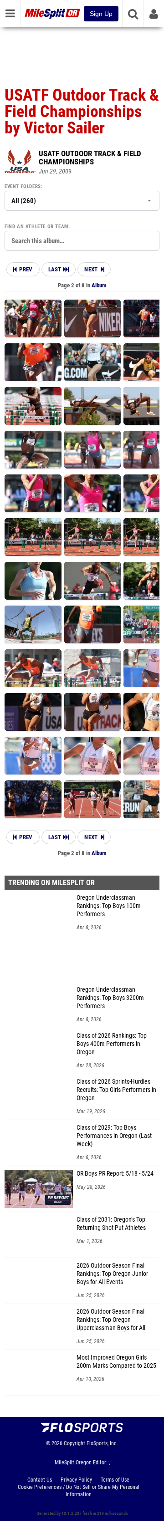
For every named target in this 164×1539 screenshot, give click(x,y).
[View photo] (33, 318)
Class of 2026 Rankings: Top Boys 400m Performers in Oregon (112, 1044)
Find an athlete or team (36, 226)
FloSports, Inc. (102, 1443)
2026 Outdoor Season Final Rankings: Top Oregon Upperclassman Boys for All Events (111, 1320)
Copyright (74, 1443)
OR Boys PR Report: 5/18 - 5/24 (115, 1173)
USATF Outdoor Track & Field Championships (90, 157)
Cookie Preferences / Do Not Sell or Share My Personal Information (78, 1491)
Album (99, 285)
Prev (25, 269)
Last (55, 269)
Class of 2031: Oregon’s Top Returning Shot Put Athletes (111, 1224)
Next (90, 269)
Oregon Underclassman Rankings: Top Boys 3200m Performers (110, 998)
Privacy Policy (76, 1480)
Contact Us (39, 1480)
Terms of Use (115, 1480)
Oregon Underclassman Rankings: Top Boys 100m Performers (109, 906)
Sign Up (101, 13)
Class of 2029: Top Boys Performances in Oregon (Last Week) (114, 1136)
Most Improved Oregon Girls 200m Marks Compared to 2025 (116, 1362)
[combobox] (82, 241)
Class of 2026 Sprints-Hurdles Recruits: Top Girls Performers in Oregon (116, 1090)
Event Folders (23, 186)
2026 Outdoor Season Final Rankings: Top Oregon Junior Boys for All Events (112, 1274)
